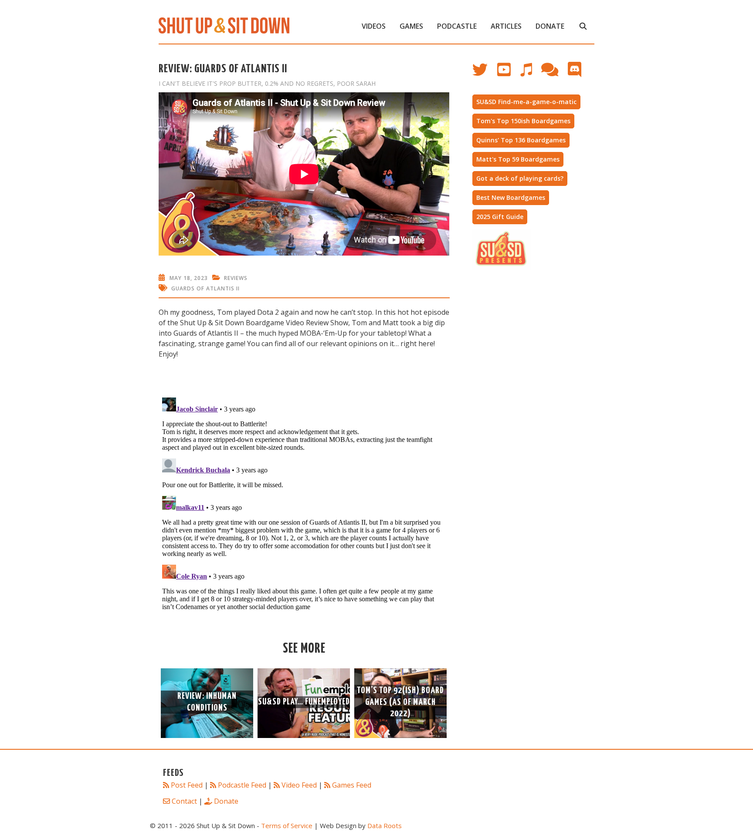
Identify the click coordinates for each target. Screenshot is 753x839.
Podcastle (457, 26)
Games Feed (351, 785)
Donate (550, 26)
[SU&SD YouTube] (508, 74)
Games (411, 26)
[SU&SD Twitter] (484, 74)
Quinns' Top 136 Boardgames (521, 140)
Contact (184, 801)
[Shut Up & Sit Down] (224, 25)
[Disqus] (304, 503)
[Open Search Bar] (582, 26)
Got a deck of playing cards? (519, 178)
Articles (506, 26)
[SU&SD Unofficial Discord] (579, 74)
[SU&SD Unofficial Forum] (554, 74)
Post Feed (187, 785)
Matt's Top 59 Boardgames (518, 159)
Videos (374, 26)
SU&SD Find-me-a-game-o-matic (526, 102)
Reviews (236, 278)
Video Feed (299, 785)
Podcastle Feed (242, 785)
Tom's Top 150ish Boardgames (523, 121)
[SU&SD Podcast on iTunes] (530, 74)
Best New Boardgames (510, 197)
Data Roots (384, 825)
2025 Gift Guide (499, 216)
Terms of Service (286, 825)
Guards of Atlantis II (205, 288)
